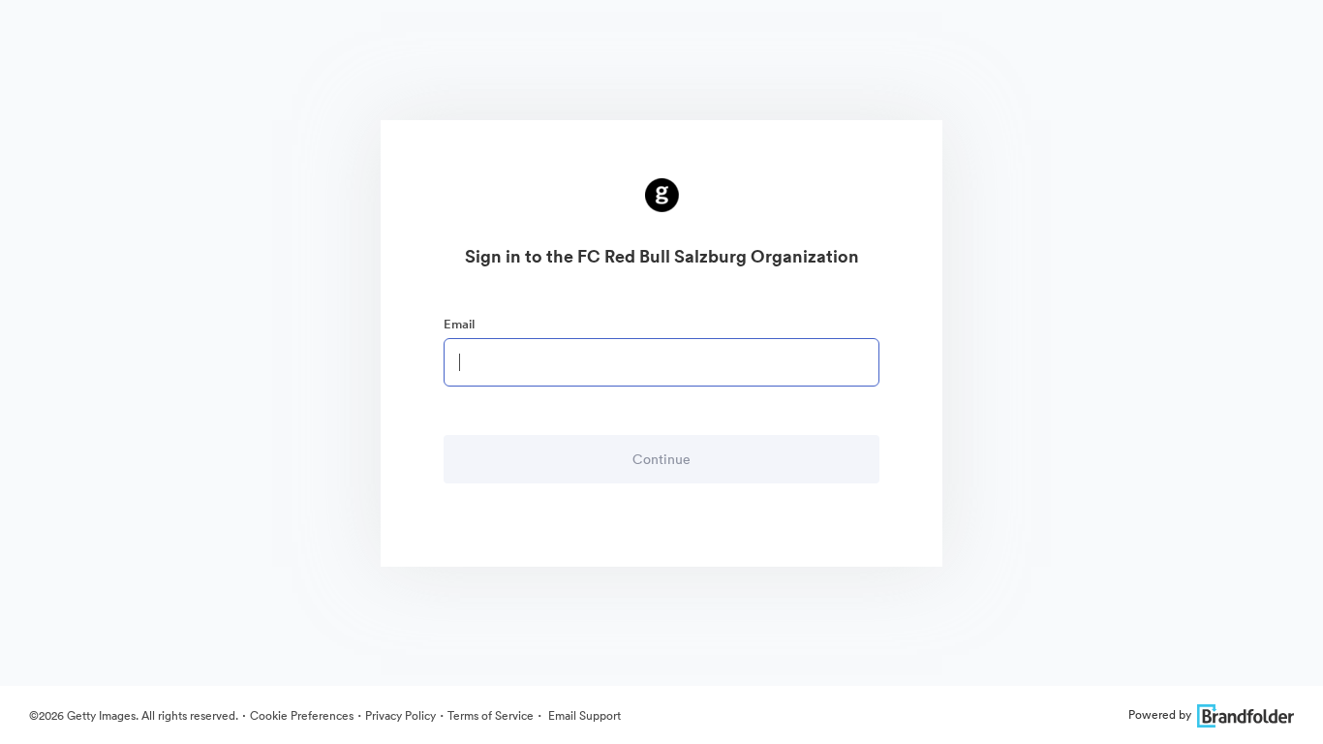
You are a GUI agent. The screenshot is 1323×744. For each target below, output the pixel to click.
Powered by (1159, 714)
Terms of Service (490, 715)
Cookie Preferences (302, 715)
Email (459, 324)
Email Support (583, 715)
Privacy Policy (400, 715)
